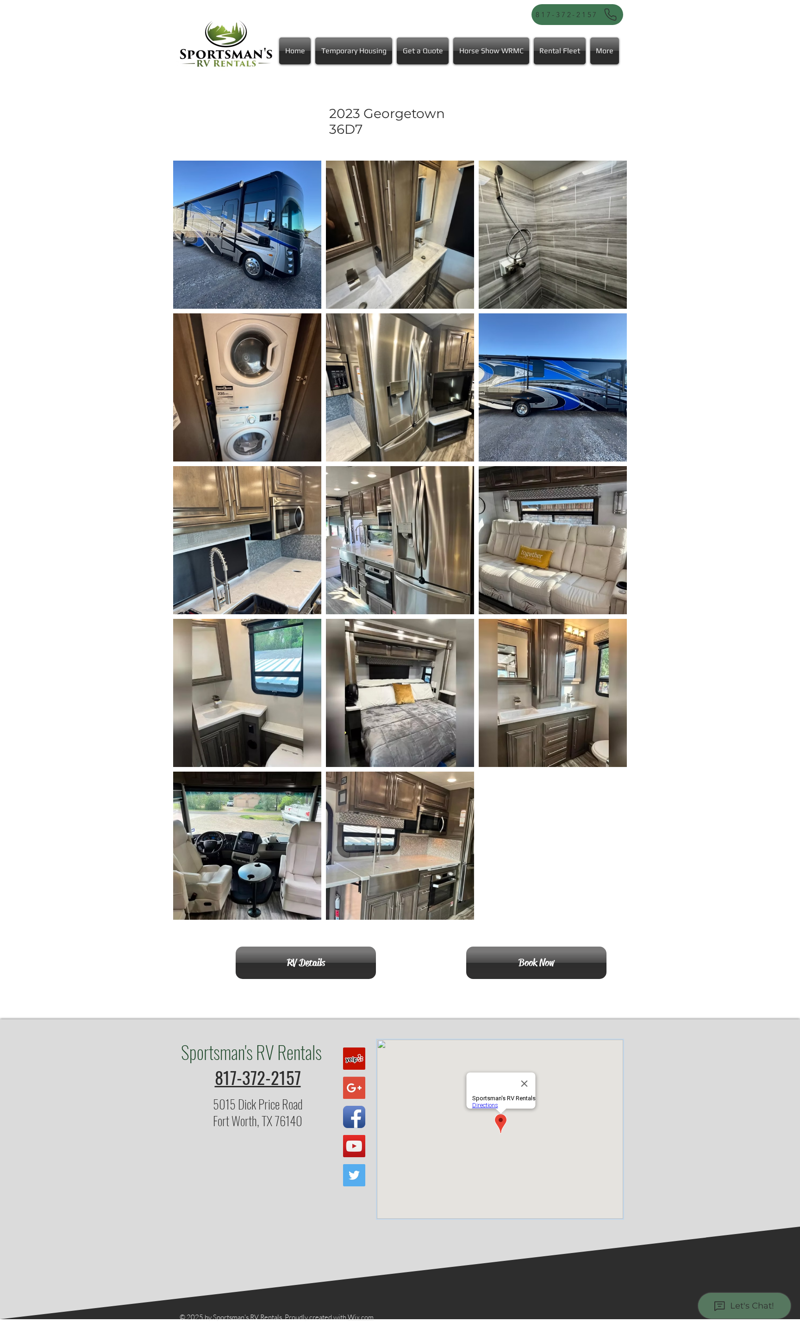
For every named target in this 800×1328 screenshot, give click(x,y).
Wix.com (361, 1317)
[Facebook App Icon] (354, 1117)
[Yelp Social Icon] (354, 1058)
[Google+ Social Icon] (354, 1088)
